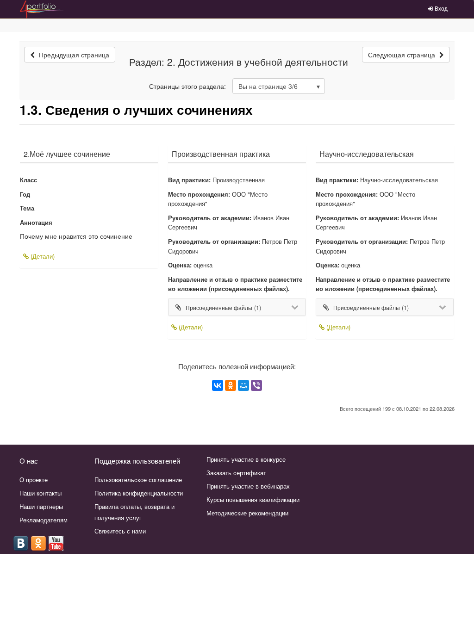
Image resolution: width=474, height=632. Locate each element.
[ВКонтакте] (217, 385)
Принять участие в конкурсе (246, 459)
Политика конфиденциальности (138, 493)
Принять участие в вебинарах (248, 486)
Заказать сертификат (236, 472)
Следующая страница (402, 54)
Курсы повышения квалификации (252, 499)
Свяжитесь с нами (120, 531)
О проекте (33, 479)
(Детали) (42, 256)
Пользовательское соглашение (138, 479)
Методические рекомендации (247, 512)
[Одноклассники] (230, 385)
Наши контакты (40, 493)
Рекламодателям (43, 519)
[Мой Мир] (243, 385)
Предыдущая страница (73, 54)
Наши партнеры (41, 506)
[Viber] (256, 385)
